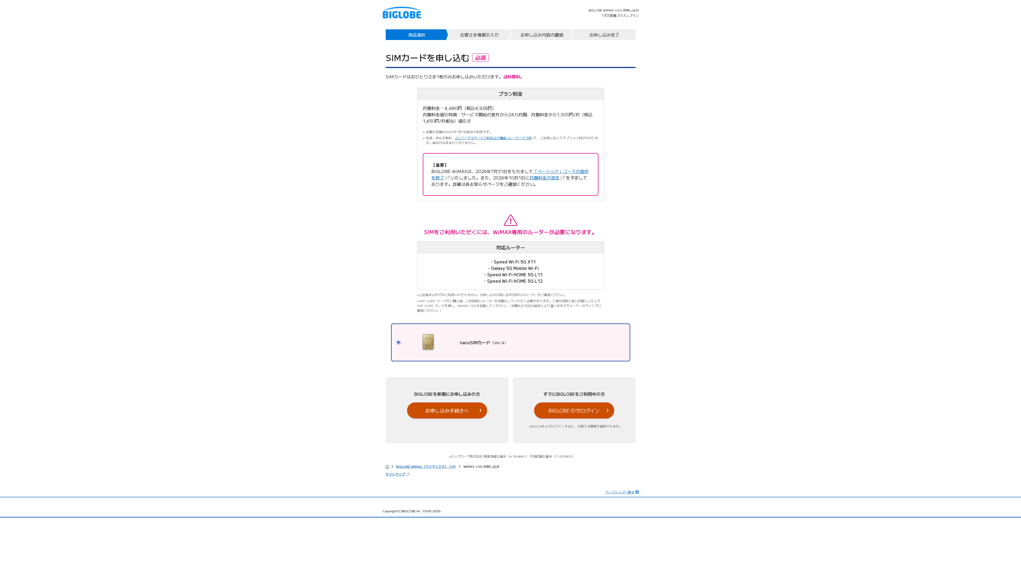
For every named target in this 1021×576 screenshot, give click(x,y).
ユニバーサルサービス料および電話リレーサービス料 (496, 137)
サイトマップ (398, 474)
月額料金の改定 (548, 177)
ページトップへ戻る (619, 492)
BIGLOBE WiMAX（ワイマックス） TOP (426, 466)
